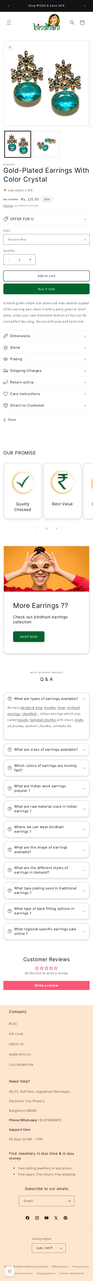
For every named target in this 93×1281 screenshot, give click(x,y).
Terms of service (22, 1273)
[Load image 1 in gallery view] (18, 144)
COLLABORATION (21, 1065)
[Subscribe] (69, 1201)
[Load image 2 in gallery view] (46, 144)
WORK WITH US (20, 1054)
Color (6, 230)
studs (79, 720)
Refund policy (60, 1266)
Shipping (8, 205)
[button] (9, 23)
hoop (61, 707)
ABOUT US (16, 1044)
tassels (23, 720)
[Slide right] (56, 528)
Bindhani (18, 1266)
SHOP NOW (29, 636)
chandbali (29, 713)
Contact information (71, 1273)
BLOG (13, 1024)
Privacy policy (80, 1266)
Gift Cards (16, 1034)
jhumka (50, 707)
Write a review (46, 985)
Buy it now (46, 289)
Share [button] (12, 419)
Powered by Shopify (36, 1266)
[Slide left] (37, 528)
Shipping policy (46, 1273)
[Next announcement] (85, 6)
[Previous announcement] (8, 6)
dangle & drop (31, 707)
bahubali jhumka (43, 720)
